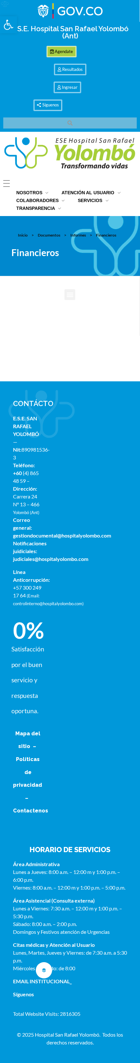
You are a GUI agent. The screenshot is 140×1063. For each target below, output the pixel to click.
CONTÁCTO (33, 403)
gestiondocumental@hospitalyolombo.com (62, 535)
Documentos (49, 235)
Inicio (23, 235)
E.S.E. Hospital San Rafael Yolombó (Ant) (70, 32)
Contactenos (30, 811)
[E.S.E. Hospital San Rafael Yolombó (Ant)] (70, 153)
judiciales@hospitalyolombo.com (50, 559)
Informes (78, 235)
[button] (8, 24)
